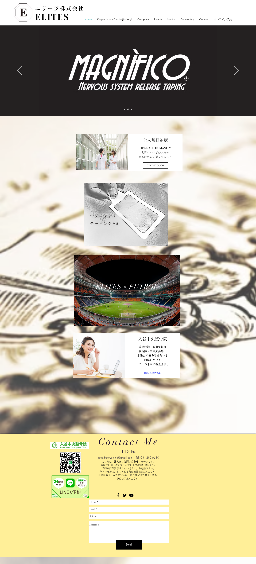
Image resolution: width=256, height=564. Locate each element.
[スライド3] (131, 109)
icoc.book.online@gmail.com (115, 457)
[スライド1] (124, 109)
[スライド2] (127, 109)
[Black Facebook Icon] (118, 495)
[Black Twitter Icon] (124, 495)
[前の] (19, 70)
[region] (126, 214)
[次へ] (236, 70)
